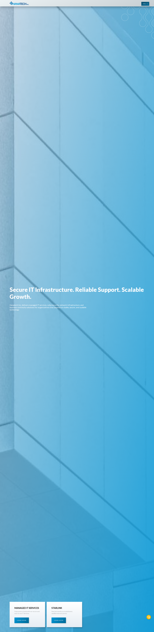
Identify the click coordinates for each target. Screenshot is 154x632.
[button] (148, 617)
